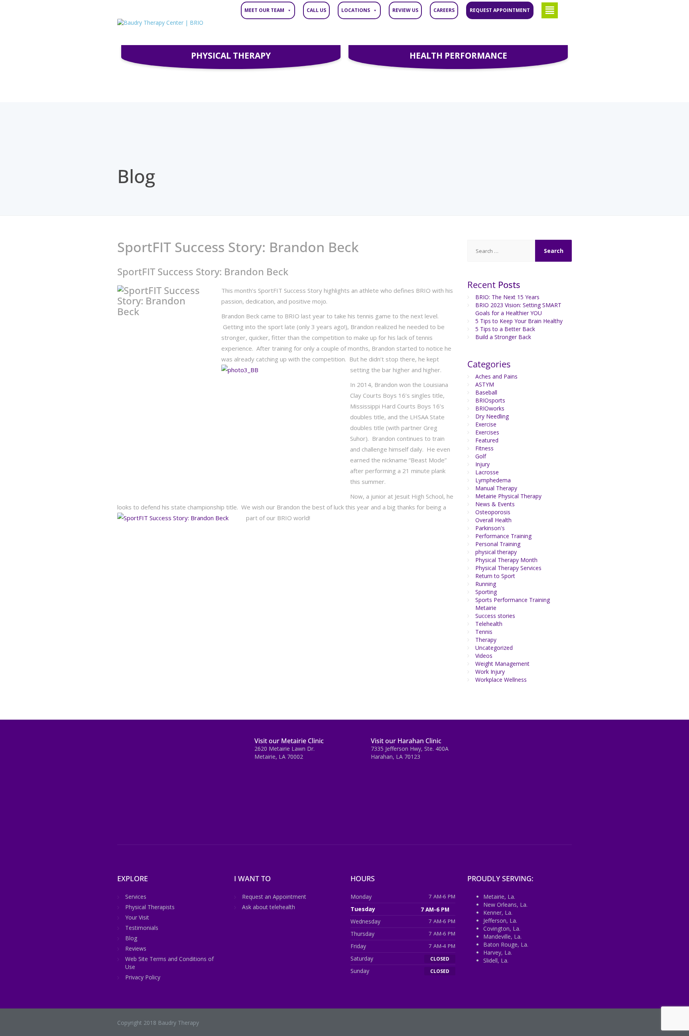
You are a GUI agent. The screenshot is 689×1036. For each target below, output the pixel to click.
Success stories (495, 616)
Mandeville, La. (502, 936)
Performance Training (503, 536)
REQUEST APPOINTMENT (500, 10)
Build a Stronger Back (503, 337)
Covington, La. (501, 928)
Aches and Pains (496, 376)
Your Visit (137, 917)
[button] (549, 10)
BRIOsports (490, 400)
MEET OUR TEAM (264, 10)
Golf (480, 456)
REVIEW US (405, 10)
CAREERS (444, 10)
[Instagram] (169, 748)
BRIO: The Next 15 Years (507, 297)
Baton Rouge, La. (505, 944)
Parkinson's (490, 528)
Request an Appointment (274, 896)
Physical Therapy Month (506, 560)
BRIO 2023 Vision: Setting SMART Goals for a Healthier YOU (518, 309)
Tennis (483, 631)
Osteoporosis (492, 512)
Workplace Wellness (501, 679)
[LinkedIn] (154, 748)
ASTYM (484, 384)
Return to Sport (495, 576)
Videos (483, 655)
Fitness (484, 448)
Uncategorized (494, 647)
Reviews (135, 948)
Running (485, 584)
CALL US (316, 10)
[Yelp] (198, 748)
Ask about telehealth (268, 907)
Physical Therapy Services (508, 568)
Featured (486, 440)
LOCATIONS (355, 10)
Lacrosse (487, 472)
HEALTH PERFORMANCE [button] (458, 55)
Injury (482, 464)
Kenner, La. (497, 912)
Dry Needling (492, 416)
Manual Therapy (496, 488)
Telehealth (488, 624)
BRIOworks (489, 408)
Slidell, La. (495, 960)
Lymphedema (493, 480)
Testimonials (141, 927)
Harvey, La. (497, 952)
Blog (131, 938)
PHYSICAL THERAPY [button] (231, 55)
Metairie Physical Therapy (508, 496)
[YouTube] (183, 748)
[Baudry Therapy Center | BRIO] (160, 22)
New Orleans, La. (505, 904)
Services (135, 896)
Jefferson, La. (500, 920)
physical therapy (496, 552)
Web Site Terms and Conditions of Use (169, 963)
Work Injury (490, 671)
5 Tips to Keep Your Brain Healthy (519, 321)
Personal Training (497, 544)
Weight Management (502, 663)
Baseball (486, 392)
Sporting (486, 592)
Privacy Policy (142, 977)
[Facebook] (124, 748)
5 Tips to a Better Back (505, 329)
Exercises (487, 432)
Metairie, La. (499, 896)
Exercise (485, 424)
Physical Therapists (150, 907)
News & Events (495, 504)
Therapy (485, 639)
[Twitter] (139, 748)
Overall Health (493, 520)
